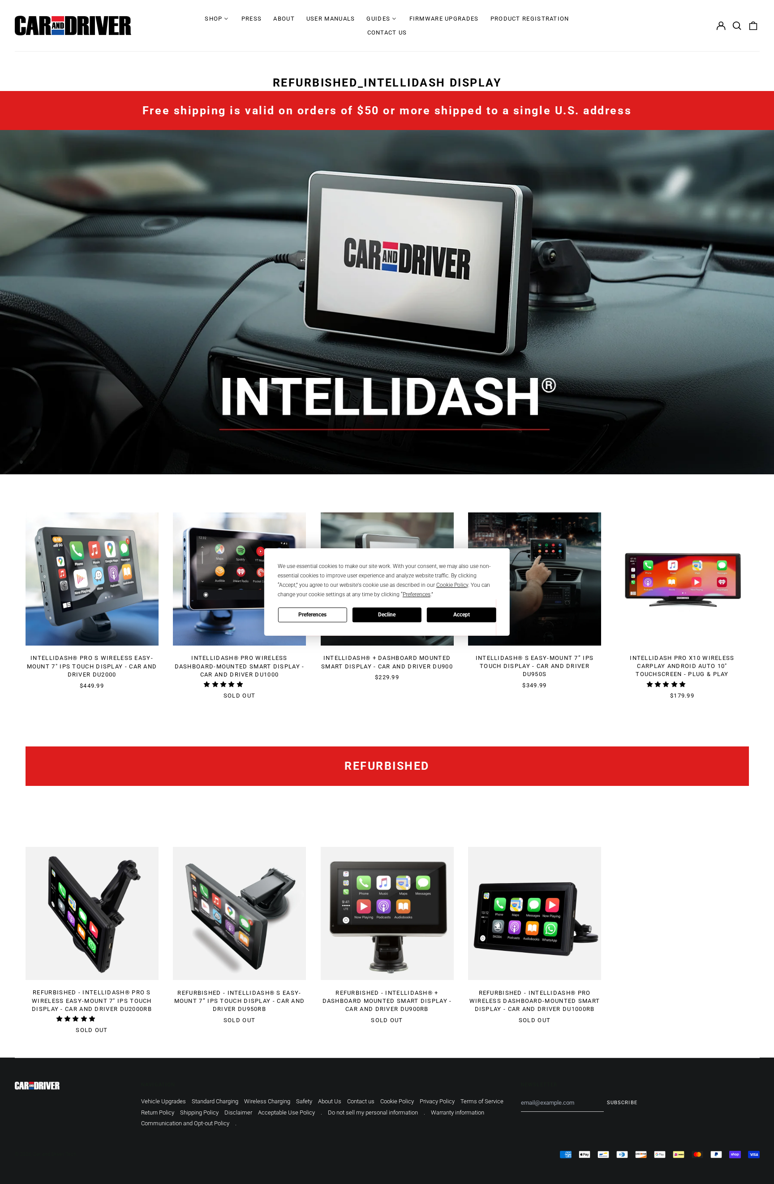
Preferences (312, 615)
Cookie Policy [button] (452, 585)
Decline (387, 615)
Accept (461, 615)
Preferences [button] (416, 594)
